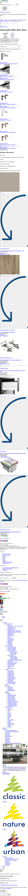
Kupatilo (7, 861)
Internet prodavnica (7, 555)
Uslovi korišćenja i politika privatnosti (10, 567)
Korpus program (8, 736)
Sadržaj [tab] (4, 9)
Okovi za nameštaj (14, 19)
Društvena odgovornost (7, 562)
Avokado (8, 591)
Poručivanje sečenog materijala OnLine (13, 743)
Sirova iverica (10, 627)
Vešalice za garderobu (12, 705)
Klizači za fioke (13, 656)
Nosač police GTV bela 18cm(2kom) (7, 107)
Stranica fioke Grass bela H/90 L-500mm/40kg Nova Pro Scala (13, 453)
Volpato (9, 721)
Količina (2, 46)
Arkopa (9, 713)
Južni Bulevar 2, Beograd (13, 766)
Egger (9, 708)
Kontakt (4, 557)
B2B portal (5, 570)
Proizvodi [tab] (5, 7)
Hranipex (10, 716)
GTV (9, 711)
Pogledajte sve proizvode (5, 12)
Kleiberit (9, 726)
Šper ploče (10, 644)
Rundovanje (7, 739)
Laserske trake (11, 689)
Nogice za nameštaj (12, 647)
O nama (4, 560)
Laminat (7, 669)
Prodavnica (6, 19)
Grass (9, 712)
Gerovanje (7, 733)
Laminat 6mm (11, 670)
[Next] (6, 894)
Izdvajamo (7, 692)
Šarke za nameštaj (11, 650)
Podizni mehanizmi (4, 368)
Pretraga (1, 4)
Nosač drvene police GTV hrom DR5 (8, 148)
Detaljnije (5, 801)
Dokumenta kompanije (7, 568)
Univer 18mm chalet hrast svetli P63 (7, 332)
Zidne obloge (10, 640)
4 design (9, 715)
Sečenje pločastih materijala (11, 730)
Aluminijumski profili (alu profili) (15, 660)
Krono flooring (11, 719)
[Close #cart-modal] (1, 871)
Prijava (14, 577)
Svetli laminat (10, 681)
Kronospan (10, 709)
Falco (9, 710)
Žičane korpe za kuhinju (13, 702)
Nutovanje (7, 737)
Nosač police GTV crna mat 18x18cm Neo (9, 63)
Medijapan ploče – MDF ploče (14, 630)
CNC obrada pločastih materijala (12, 731)
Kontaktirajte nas (6, 772)
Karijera (4, 559)
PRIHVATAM (3, 890)
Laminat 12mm (11, 675)
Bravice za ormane (11, 697)
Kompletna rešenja (9, 857)
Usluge (4, 556)
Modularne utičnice (12, 699)
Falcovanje (7, 732)
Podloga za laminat (12, 682)
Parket (6, 684)
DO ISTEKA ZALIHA (5, 254)
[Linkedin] (7, 541)
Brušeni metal (10, 633)
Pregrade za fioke (14, 658)
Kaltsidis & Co (11, 723)
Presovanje (7, 738)
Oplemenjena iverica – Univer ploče (15, 626)
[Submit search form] (17, 4)
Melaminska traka (11, 690)
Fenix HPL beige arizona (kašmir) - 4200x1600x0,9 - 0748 (12, 250)
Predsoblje (7, 864)
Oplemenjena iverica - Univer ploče (7, 330)
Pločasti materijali (8, 623)
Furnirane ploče (11, 629)
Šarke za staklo (13, 653)
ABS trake (10, 687)
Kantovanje (7, 735)
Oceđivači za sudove (12, 703)
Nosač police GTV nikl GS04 (6, 91)
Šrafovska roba (11, 665)
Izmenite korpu (14, 885)
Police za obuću (11, 696)
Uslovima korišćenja (7, 888)
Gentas (9, 722)
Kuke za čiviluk (11, 664)
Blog (4, 558)
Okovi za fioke (3, 451)
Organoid (10, 637)
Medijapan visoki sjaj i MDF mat (14, 632)
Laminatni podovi (11, 678)
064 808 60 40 (23, 768)
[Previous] (2, 894)
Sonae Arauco (11, 724)
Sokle (9, 667)
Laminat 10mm (11, 674)
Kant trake (7, 685)
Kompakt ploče (11, 635)
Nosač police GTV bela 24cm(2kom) (7, 132)
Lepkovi (7, 691)
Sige (9, 718)
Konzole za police (3, 21)
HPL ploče (7, 248)
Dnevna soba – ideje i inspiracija (12, 859)
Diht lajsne (10, 661)
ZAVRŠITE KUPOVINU (5, 885)
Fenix (9, 636)
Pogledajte (2, 253)
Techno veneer (11, 639)
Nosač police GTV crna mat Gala (7, 79)
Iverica (9, 625)
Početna (1, 19)
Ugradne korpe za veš (12, 701)
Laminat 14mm (11, 676)
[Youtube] (5, 541)
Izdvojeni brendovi (9, 706)
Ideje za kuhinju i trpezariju (10, 860)
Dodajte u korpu (3, 149)
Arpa (9, 717)
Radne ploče (10, 634)
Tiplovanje (7, 740)
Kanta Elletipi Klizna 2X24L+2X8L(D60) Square (10, 531)
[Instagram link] (1, 541)
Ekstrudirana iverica (12, 628)
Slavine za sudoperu (12, 695)
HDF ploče (10, 642)
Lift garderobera (11, 668)
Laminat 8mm (11, 673)
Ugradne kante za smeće (5, 529)
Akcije (4, 867)
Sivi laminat (10, 680)
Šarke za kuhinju (3, 357)
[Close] (9, 894)
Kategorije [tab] (5, 8)
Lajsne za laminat (11, 683)
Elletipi (9, 725)
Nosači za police (22, 19)
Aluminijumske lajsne (12, 704)
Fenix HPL (2, 248)
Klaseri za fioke (13, 657)
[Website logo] (4, 1)
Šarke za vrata (10, 357)
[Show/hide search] (1, 3)
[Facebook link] (3, 541)
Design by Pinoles (6, 553)
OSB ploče (10, 643)
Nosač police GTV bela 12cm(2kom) (7, 104)
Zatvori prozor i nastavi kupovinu (7, 876)
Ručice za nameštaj (12, 648)
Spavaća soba (8, 862)
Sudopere (10, 694)
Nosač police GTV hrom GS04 (6, 75)
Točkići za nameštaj (12, 649)
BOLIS (12, 34)
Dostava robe (8, 742)
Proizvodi (5, 622)
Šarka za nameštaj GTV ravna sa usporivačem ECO (10, 360)
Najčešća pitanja (6, 563)
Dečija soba (7, 863)
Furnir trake (10, 688)
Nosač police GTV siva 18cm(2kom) (7, 144)
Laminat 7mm (11, 671)
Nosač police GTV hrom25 (5, 120)
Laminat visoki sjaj (12, 677)
